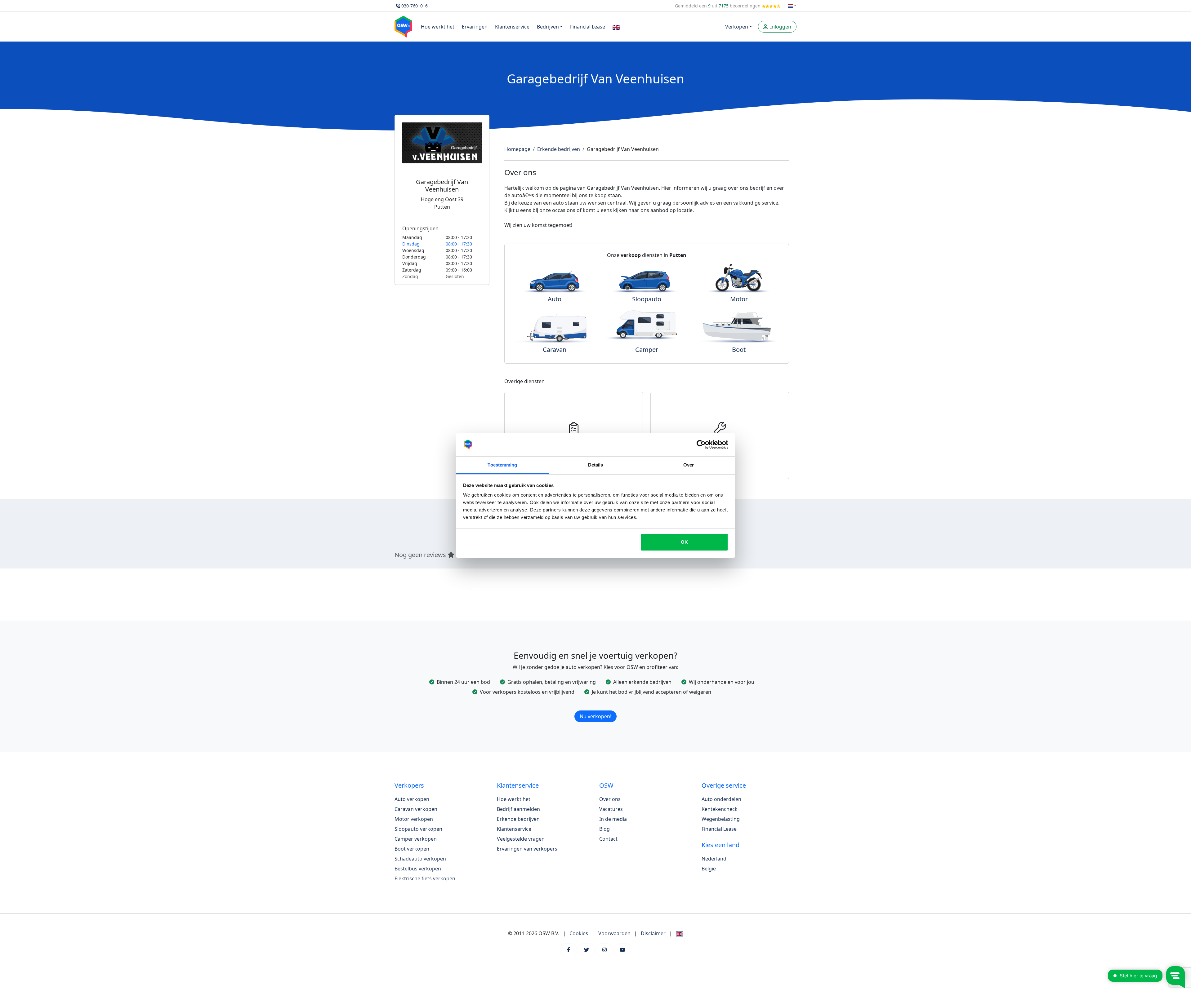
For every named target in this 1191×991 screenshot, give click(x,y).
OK (684, 542)
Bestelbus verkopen (418, 868)
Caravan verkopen (416, 809)
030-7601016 (414, 6)
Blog (604, 828)
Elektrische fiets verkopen (425, 878)
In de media (613, 819)
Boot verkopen (412, 848)
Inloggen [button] (780, 26)
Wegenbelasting (721, 819)
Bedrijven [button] (548, 26)
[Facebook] (568, 949)
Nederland (714, 858)
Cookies (578, 933)
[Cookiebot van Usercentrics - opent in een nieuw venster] (701, 444)
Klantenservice (512, 26)
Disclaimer (653, 933)
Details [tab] (595, 464)
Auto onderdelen (721, 799)
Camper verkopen (416, 838)
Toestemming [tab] (502, 464)
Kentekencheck (720, 809)
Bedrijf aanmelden (518, 809)
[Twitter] (586, 949)
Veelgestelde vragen (521, 838)
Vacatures (611, 809)
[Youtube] (622, 949)
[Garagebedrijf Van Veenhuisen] (442, 150)
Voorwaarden (614, 933)
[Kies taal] (792, 6)
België (709, 868)
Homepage (517, 149)
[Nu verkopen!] (595, 708)
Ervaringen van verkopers (527, 848)
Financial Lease (587, 26)
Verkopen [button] (736, 26)
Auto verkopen (412, 799)
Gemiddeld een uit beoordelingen (718, 6)
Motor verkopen (414, 819)
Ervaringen (475, 26)
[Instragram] (604, 949)
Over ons (610, 799)
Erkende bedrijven (558, 149)
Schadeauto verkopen (420, 858)
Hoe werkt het (437, 26)
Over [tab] (688, 464)
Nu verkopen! (595, 716)
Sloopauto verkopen (418, 828)
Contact (608, 838)
